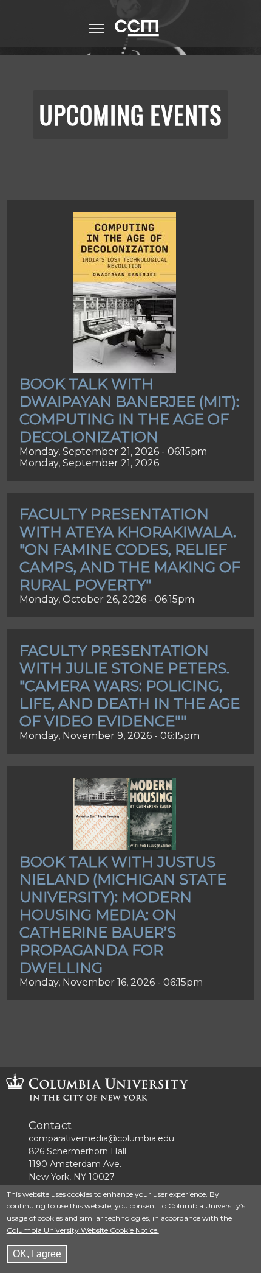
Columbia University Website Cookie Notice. (83, 1230)
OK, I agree (37, 1254)
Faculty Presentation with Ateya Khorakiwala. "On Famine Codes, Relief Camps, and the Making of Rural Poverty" (129, 549)
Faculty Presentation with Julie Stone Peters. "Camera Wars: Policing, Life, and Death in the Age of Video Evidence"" (129, 686)
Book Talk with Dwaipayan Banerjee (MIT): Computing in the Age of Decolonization (129, 410)
